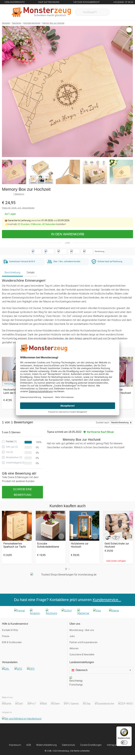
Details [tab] (31, 272)
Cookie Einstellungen (91, 745)
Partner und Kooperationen (83, 642)
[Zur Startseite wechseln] (41, 12)
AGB (28, 745)
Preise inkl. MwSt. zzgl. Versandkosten (18, 208)
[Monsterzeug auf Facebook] (61, 733)
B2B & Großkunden (12, 642)
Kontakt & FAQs (10, 630)
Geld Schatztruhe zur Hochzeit (117, 545)
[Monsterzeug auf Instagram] (49, 733)
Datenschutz (68, 745)
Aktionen (74, 648)
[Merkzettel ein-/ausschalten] (129, 153)
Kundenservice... (107, 600)
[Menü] (130, 728)
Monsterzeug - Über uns (81, 630)
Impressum (15, 745)
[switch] (124, 742)
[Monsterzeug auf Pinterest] (74, 733)
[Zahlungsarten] (67, 612)
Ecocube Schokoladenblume (48, 545)
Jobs (72, 636)
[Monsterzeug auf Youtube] (86, 733)
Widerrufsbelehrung (46, 745)
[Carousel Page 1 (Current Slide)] (66, 569)
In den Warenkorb (67, 234)
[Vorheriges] (5, 91)
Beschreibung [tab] (12, 272)
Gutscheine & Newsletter (81, 654)
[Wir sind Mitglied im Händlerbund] (21, 719)
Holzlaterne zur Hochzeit (79, 545)
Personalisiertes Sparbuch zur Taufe (14, 545)
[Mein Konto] (126, 12)
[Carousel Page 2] (69, 569)
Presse (5, 636)
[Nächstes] (129, 91)
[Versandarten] (33, 671)
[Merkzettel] (116, 12)
